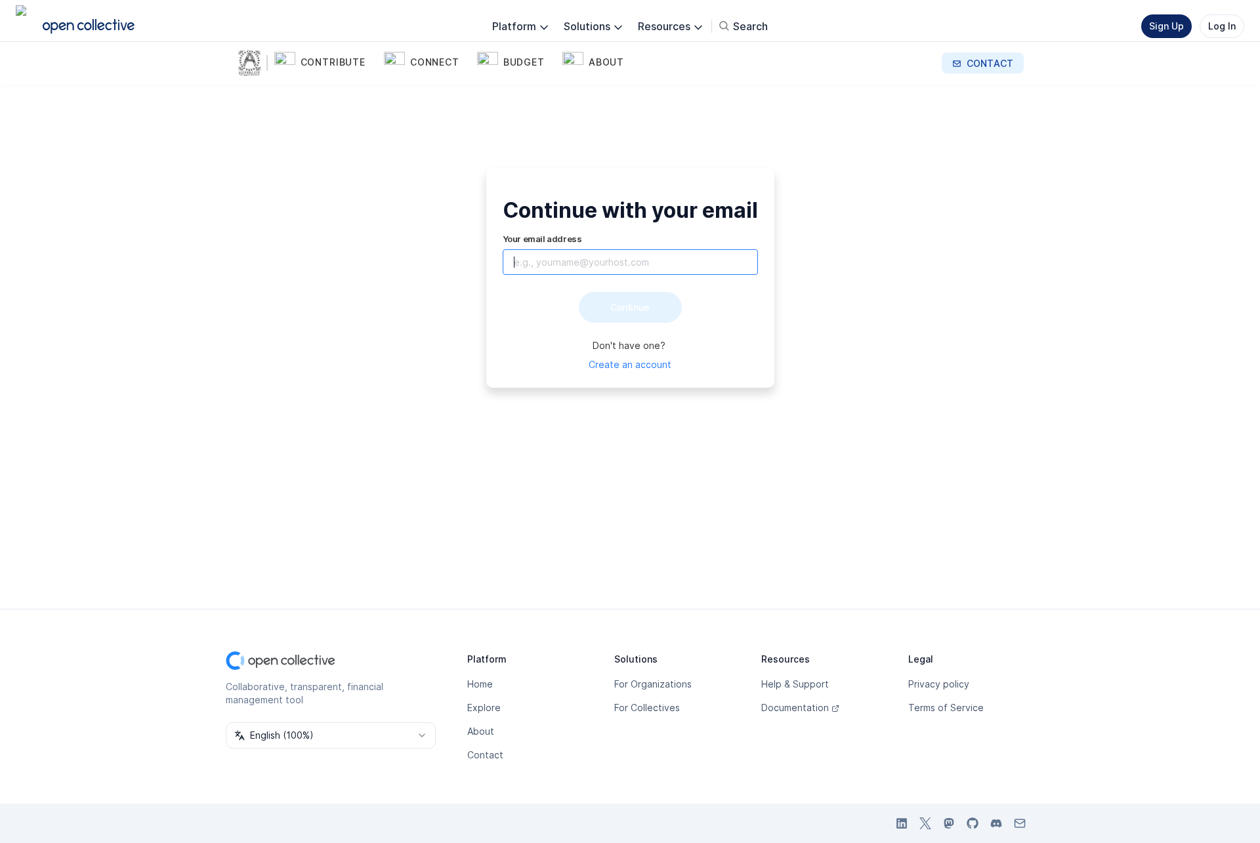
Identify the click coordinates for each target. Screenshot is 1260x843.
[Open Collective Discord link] (996, 823)
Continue (630, 307)
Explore (484, 707)
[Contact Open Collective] (1020, 823)
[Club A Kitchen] (252, 63)
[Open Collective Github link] (972, 823)
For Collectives (647, 707)
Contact (485, 754)
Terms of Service (946, 707)
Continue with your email (630, 210)
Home (480, 683)
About (480, 731)
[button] (326, 63)
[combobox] (331, 735)
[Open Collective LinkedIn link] (901, 823)
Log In (1222, 25)
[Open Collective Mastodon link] (949, 823)
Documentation (795, 707)
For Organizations (653, 683)
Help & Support (795, 683)
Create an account (630, 364)
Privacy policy (938, 683)
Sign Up (1166, 25)
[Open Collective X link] (925, 823)
